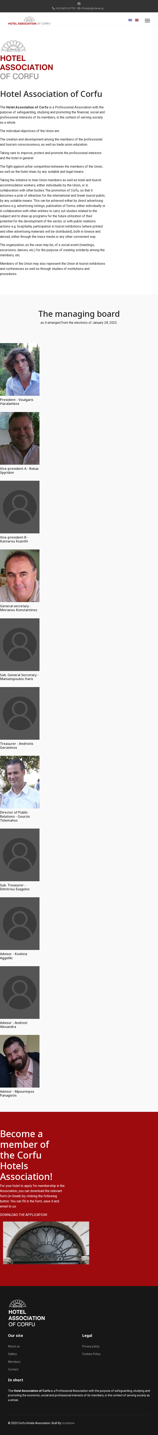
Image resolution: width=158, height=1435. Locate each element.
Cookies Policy (91, 1354)
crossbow (68, 1423)
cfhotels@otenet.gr (92, 8)
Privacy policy (91, 1346)
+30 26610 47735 (66, 8)
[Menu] (147, 20)
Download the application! (23, 1215)
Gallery (12, 1354)
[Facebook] (79, 3)
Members (14, 1361)
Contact (13, 1369)
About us (14, 1346)
